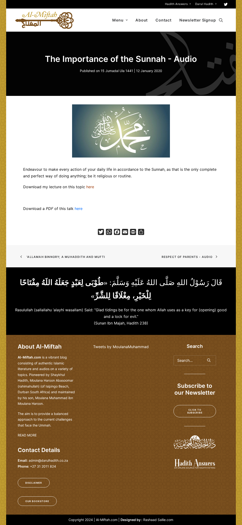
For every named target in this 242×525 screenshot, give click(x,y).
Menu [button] (117, 20)
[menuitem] (177, 4)
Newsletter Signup (197, 20)
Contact (164, 20)
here (78, 208)
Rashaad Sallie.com (158, 520)
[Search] (194, 360)
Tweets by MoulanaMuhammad (121, 346)
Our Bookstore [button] (37, 501)
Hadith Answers (176, 4)
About (141, 20)
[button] (225, 4)
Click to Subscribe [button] (195, 411)
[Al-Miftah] (44, 20)
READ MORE (27, 435)
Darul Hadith (204, 4)
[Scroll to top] (233, 506)
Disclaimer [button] (33, 482)
